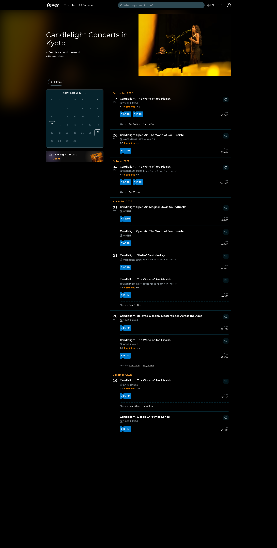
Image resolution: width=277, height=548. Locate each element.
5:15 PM (138, 114)
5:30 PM (125, 219)
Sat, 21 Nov (134, 192)
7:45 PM (125, 243)
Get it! (56, 158)
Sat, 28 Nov (135, 124)
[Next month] (85, 92)
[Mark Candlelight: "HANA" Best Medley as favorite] (226, 256)
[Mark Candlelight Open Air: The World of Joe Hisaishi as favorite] (226, 136)
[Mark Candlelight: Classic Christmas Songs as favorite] (226, 417)
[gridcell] (52, 124)
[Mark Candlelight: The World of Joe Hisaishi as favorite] (226, 99)
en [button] (212, 5)
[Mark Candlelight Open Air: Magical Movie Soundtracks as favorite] (226, 208)
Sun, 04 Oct (135, 305)
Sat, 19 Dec (149, 124)
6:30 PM (125, 150)
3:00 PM (125, 114)
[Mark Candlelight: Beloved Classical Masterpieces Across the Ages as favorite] (226, 316)
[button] (56, 82)
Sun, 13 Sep (134, 365)
